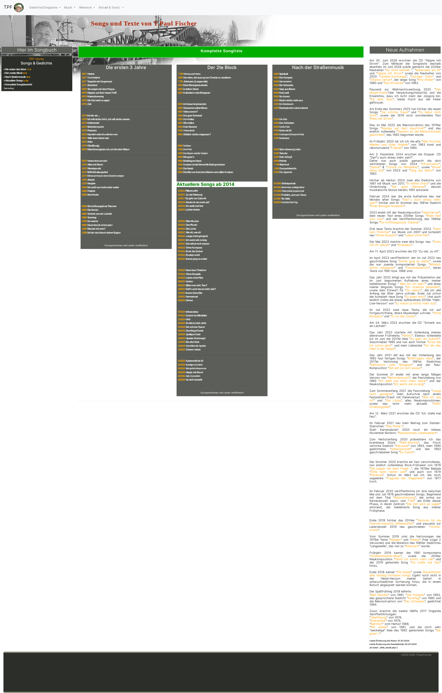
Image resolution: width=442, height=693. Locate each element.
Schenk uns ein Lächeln (99, 213)
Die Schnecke (286, 85)
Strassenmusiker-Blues (195, 108)
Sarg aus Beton (287, 89)
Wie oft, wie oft (193, 232)
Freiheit (91, 191)
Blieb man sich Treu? (196, 285)
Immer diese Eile (194, 293)
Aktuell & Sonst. (110, 7)
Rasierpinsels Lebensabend (293, 108)
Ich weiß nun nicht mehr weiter (103, 187)
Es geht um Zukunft (196, 198)
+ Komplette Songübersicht (18, 84)
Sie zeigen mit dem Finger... (101, 89)
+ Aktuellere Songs (13, 80)
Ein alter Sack (192, 342)
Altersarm (412, 546)
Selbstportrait (288, 183)
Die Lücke (191, 228)
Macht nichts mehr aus (291, 100)
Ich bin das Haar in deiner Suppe (103, 232)
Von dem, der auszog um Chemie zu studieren (207, 77)
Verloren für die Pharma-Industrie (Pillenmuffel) (405, 522)
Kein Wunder (190, 126)
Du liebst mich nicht (196, 323)
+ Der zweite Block (13, 73)
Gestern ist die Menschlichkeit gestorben (204, 164)
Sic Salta (285, 198)
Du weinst (92, 221)
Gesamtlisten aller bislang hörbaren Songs (405, 573)
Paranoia (91, 130)
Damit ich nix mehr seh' (198, 202)
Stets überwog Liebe (289, 149)
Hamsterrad (192, 296)
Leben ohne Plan (194, 277)
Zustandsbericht (287, 168)
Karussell (284, 92)
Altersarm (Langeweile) (195, 81)
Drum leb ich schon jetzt (99, 225)
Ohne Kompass (194, 247)
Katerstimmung (95, 96)
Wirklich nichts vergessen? (197, 134)
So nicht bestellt (194, 379)
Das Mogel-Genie (195, 330)
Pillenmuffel (192, 190)
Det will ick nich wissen (197, 243)
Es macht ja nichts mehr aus (415, 303)
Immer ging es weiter (196, 258)
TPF (9, 7)
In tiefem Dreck (190, 89)
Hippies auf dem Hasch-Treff (101, 92)
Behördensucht (95, 126)
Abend (91, 179)
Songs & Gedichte (36, 63)
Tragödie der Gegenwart (99, 81)
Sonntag (91, 217)
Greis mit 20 (285, 130)
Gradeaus (284, 138)
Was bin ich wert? (96, 228)
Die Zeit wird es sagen (98, 100)
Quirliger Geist (193, 334)
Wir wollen (188, 122)
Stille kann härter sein (98, 138)
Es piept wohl (193, 255)
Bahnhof (284, 164)
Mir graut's (188, 157)
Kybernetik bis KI (194, 360)
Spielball (283, 73)
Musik (68, 7)
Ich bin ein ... (93, 115)
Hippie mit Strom (194, 372)
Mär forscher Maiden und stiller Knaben (405, 143)
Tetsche (283, 153)
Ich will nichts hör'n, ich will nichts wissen (108, 119)
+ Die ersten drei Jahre (15, 69)
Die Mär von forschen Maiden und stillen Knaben (208, 172)
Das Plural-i (191, 224)
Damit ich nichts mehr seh (414, 559)
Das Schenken (286, 122)
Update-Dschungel (195, 338)
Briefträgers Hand (192, 160)
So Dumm (406, 452)
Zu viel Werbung (194, 194)
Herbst (90, 73)
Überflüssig (93, 145)
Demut (189, 300)
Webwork (86, 7)
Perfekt (282, 160)
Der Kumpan (285, 77)
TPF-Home (36, 59)
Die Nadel (188, 168)
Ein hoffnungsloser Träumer (101, 206)
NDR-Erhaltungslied (97, 172)
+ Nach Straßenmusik (15, 76)
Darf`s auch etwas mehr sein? (405, 201)
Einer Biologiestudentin (195, 85)
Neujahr (91, 183)
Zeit (89, 104)
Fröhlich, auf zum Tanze (294, 194)
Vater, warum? (190, 111)
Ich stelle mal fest (194, 206)
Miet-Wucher (192, 221)
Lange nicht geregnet (197, 236)
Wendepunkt (94, 168)
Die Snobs (92, 209)
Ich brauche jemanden (194, 104)
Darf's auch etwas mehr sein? (201, 289)
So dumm (284, 96)
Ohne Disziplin (193, 274)
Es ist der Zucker (194, 251)
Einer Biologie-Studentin (387, 206)
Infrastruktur (192, 311)
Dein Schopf (285, 157)
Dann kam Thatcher (196, 270)
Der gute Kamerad (192, 115)
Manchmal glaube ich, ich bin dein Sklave (108, 149)
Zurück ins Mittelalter (196, 315)
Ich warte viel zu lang (196, 240)
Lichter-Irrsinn (193, 209)
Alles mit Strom (95, 164)
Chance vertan (193, 349)
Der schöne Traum (195, 327)
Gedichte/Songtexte (43, 7)
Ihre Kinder (93, 194)
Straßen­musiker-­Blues (386, 556)
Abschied (92, 85)
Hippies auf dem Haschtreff (403, 128)
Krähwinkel (93, 122)
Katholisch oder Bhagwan (196, 92)
